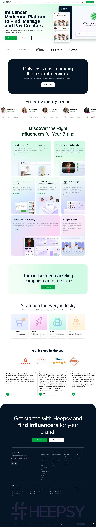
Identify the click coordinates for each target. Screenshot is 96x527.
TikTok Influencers (55, 458)
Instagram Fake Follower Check (17, 491)
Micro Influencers (55, 461)
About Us (79, 454)
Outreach (43, 458)
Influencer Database (45, 454)
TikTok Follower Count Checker (55, 489)
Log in (82, 2)
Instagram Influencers (56, 454)
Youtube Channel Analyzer (35, 491)
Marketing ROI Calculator (73, 487)
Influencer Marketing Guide (69, 458)
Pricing (40, 2)
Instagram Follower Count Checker (18, 489)
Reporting (43, 469)
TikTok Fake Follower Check (55, 491)
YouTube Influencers (56, 456)
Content (43, 473)
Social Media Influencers (57, 460)
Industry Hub (66, 460)
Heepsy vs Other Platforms (69, 463)
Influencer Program (81, 456)
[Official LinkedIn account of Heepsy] (16, 463)
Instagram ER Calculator (16, 487)
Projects (43, 463)
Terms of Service (51, 524)
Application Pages (45, 467)
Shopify (42, 477)
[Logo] (7, 2)
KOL (52, 463)
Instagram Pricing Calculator (17, 495)
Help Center (66, 454)
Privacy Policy (43, 524)
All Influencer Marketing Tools (74, 489)
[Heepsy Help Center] (74, 2)
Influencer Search (45, 456)
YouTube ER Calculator (35, 487)
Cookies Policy (59, 524)
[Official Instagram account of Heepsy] (12, 463)
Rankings (54, 465)
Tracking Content (44, 471)
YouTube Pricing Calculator (35, 493)
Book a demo (25, 38)
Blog (65, 456)
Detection (43, 479)
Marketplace (43, 461)
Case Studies (66, 461)
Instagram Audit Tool (15, 493)
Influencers (54, 467)
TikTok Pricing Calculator (54, 493)
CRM (42, 465)
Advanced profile (44, 460)
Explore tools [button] (13, 485)
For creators (56, 2)
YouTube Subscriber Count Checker (37, 489)
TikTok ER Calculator (53, 487)
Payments (43, 475)
